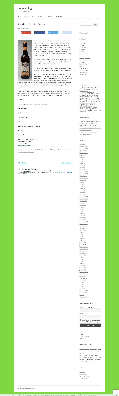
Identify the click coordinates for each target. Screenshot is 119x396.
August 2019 (83, 180)
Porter (89, 103)
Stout (90, 108)
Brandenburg (84, 91)
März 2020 (82, 165)
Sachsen (93, 104)
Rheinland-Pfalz (83, 104)
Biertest (41, 150)
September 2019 (84, 178)
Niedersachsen (91, 101)
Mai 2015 (82, 286)
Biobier (81, 54)
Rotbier (89, 104)
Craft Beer (82, 62)
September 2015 (84, 278)
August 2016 (83, 255)
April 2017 (82, 238)
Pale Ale (82, 103)
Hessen (82, 98)
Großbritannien (84, 96)
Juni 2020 (82, 159)
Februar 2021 (83, 144)
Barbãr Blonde (22, 163)
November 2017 (84, 224)
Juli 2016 (82, 257)
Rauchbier (93, 103)
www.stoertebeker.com (24, 145)
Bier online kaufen (29, 16)
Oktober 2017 (83, 226)
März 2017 (82, 240)
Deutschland (61, 150)
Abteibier (82, 85)
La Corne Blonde (66, 163)
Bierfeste (82, 45)
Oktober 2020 (83, 151)
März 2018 (82, 215)
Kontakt (50, 16)
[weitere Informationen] (22, 36)
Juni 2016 (82, 259)
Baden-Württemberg (87, 87)
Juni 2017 (82, 234)
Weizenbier (31, 152)
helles (98, 96)
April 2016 (82, 263)
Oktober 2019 (83, 176)
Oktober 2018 (83, 201)
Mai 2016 (82, 261)
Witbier (95, 110)
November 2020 (84, 149)
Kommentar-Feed (84, 376)
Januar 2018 (83, 220)
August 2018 (83, 205)
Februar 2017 (83, 242)
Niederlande (83, 101)
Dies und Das (83, 64)
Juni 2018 (82, 209)
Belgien (83, 89)
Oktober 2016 (83, 251)
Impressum (41, 16)
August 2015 (83, 280)
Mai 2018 (82, 211)
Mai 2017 (82, 236)
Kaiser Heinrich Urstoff (85, 130)
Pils (85, 103)
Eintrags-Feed (83, 374)
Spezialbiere (84, 108)
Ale (85, 85)
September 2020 (84, 153)
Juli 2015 (82, 282)
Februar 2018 (83, 217)
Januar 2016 (83, 270)
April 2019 (82, 188)
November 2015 (84, 274)
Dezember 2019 (84, 172)
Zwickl (99, 110)
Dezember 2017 (84, 222)
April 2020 (82, 163)
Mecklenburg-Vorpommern (87, 100)
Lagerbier (96, 98)
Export (96, 93)
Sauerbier (90, 106)
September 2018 (84, 203)
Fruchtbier (95, 95)
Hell (96, 96)
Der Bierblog (25, 8)
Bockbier (93, 89)
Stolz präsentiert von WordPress (26, 388)
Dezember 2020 (84, 146)
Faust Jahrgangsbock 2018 (86, 134)
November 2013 (84, 297)
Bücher (81, 60)
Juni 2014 (82, 295)
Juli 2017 (82, 232)
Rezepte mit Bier (84, 70)
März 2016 (82, 265)
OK (102, 395)
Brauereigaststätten (85, 58)
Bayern (97, 87)
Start (19, 16)
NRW (98, 101)
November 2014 (84, 293)
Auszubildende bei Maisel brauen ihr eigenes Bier (90, 351)
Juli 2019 (82, 182)
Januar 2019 (83, 194)
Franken (88, 95)
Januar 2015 (83, 288)
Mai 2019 (82, 186)
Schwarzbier (93, 107)
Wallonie (82, 110)
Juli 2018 (82, 207)
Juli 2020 (82, 157)
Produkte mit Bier (84, 68)
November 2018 (84, 199)
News (81, 66)
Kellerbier (89, 98)
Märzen (98, 100)
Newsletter (59, 16)
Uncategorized (83, 72)
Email (81, 313)
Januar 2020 (83, 169)
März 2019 (82, 190)
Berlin (88, 89)
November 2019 (84, 174)
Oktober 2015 (83, 276)
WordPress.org (83, 378)
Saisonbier (83, 106)
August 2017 (83, 230)
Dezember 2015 (84, 272)
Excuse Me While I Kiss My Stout (88, 132)
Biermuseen (83, 47)
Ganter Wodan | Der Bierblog (87, 355)
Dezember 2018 (84, 197)
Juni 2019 (82, 184)
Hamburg (91, 97)
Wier (98, 355)
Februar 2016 (83, 268)
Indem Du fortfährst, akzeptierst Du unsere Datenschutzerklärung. (90, 321)
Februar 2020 (83, 167)
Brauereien (83, 56)
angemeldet (27, 171)
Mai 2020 (82, 161)
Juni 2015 (82, 284)
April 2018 (82, 213)
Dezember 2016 (84, 247)
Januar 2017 (83, 245)
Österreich (83, 111)
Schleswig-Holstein (85, 107)
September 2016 (84, 253)
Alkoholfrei (82, 43)
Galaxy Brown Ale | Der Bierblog (88, 349)
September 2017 (84, 228)
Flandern (82, 95)
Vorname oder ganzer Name (88, 307)
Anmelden (82, 372)
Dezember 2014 (84, 291)
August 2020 (83, 155)
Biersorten (82, 49)
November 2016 (84, 249)
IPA (85, 98)
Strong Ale (94, 108)
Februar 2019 (83, 192)
